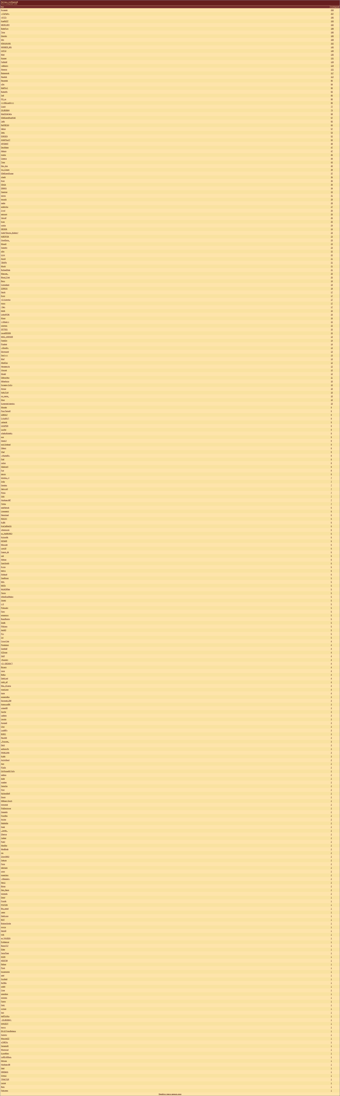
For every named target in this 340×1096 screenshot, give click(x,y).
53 (332, 133)
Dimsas (4, 1061)
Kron (3, 181)
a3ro (2, 251)
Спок (3, 990)
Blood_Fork (5, 277)
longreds (4, 894)
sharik (3, 177)
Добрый (4, 575)
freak (3, 827)
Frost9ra (4, 816)
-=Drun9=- (5, 348)
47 (332, 148)
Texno (3, 593)
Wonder (4, 407)
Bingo (3, 886)
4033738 (4, 961)
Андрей (4, 723)
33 (332, 192)
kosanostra (5, 972)
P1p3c (3, 768)
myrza (3, 927)
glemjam (4, 868)
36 (332, 177)
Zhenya (4, 834)
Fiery (3, 612)
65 (332, 122)
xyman (3, 1009)
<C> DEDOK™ (7, 664)
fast (2, 1013)
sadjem (4, 716)
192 (332, 25)
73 (332, 110)
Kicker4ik (4, 537)
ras (2, 853)
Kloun (3, 318)
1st (2, 638)
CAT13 (3, 51)
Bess (3, 281)
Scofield (4, 979)
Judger (3, 838)
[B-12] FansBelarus (8, 1031)
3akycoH (4, 489)
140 (332, 51)
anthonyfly (5, 749)
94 (332, 84)
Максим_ (4, 274)
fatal (2, 1068)
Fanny (3, 1002)
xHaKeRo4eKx (6, 433)
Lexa (3, 671)
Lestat (3, 1083)
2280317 (4, 415)
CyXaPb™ (5, 419)
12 (332, 363)
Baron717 (4, 946)
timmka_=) (5, 478)
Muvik (3, 266)
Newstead (5, 515)
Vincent (4, 370)
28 (332, 203)
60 (332, 125)
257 (332, 14)
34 (332, 188)
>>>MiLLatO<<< (7, 103)
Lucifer (3, 430)
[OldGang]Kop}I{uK (8, 118)
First (3, 790)
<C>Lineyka (5, 300)
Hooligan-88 (5, 1065)
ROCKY (4, 519)
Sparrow (4, 192)
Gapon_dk (5, 552)
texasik (4, 200)
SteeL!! (4, 441)
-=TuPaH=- (5, 14)
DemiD (3, 931)
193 (332, 21)
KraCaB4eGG (6, 526)
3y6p (3, 482)
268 (332, 10)
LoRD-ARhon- (6, 1057)
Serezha (4, 786)
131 (332, 58)
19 (332, 281)
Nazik (3, 292)
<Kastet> (4, 660)
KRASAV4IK (6, 44)
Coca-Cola (5, 641)
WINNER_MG (6, 47)
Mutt (3, 55)
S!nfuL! (4, 1076)
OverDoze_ (5, 240)
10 (332, 381)
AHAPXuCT (5, 140)
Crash (3, 107)
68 (332, 114)
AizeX (3, 259)
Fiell (2, 459)
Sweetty (4, 248)
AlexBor (4, 846)
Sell (2, 96)
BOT (3, 920)
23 (332, 237)
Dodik (3, 623)
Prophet (4, 344)
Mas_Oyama (6, 686)
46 (332, 155)
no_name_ (5, 396)
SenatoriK (5, 1046)
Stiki (3, 497)
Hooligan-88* (6, 500)
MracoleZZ (5, 1039)
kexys (3, 1028)
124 (332, 66)
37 (332, 174)
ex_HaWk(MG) (6, 534)
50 (332, 140)
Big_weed (4, 909)
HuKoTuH (4, 393)
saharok (4, 422)
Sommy (4, 1035)
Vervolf (3, 218)
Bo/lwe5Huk (5, 270)
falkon (3, 129)
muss (3, 303)
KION (3, 957)
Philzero (4, 626)
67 (332, 118)
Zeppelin (4, 812)
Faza (3, 864)
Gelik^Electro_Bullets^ (9, 233)
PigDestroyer (6, 808)
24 (332, 225)
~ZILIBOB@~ (6, 1020)
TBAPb (4, 263)
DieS (3, 745)
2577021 (4, 329)
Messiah (4, 545)
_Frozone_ (5, 742)
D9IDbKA (4, 1072)
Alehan (3, 560)
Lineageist (5, 511)
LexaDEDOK (6, 333)
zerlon (3, 463)
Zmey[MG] (5, 857)
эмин (3, 912)
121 (332, 70)
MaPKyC (4, 88)
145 (332, 47)
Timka (3, 504)
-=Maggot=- (5, 879)
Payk (3, 968)
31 (332, 196)
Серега (4, 159)
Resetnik (4, 81)
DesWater (5, 148)
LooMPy (4, 730)
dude (3, 779)
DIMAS (4, 188)
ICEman (4, 652)
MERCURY (5, 25)
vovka (3, 225)
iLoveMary (5, 1053)
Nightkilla (4, 823)
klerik (3, 311)
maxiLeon (4, 690)
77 (332, 107)
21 (332, 259)
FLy (2, 634)
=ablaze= (4, 66)
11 (332, 378)
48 (332, 144)
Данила (4, 70)
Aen (2, 764)
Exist (3, 296)
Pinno (3, 493)
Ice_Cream (5, 170)
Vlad (3, 452)
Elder (3, 950)
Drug (3, 400)
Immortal (4, 805)
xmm (3, 872)
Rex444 (4, 738)
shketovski (5, 530)
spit (2, 556)
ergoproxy (5, 615)
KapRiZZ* (4, 21)
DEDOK (4, 229)
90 (332, 88)
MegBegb (4, 849)
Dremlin (4, 36)
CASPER (4, 426)
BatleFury (4, 29)
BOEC (3, 734)
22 (332, 251)
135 (332, 55)
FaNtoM (4, 62)
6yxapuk (4, 10)
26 (332, 211)
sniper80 (4, 708)
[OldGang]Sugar (7, 174)
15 (332, 322)
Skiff (3, 656)
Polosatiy (4, 608)
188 (332, 29)
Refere (3, 964)
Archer (3, 820)
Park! (3, 842)
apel (2, 976)
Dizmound (5, 352)
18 (332, 289)
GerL (3, 1005)
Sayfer (3, 712)
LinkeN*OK (5, 315)
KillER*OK (5, 237)
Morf (3, 359)
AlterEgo (4, 363)
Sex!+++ (4, 355)
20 (332, 274)
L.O (2, 604)
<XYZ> (4, 18)
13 (332, 348)
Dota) (3, 898)
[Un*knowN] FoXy (8, 771)
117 (332, 73)
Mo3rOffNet (5, 589)
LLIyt (3, 255)
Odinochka (5, 378)
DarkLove (4, 916)
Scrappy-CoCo (6, 385)
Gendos (4, 485)
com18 (3, 549)
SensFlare (5, 953)
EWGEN (4, 136)
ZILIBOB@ (5, 110)
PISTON (4, 905)
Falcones (4, 1091)
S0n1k (3, 185)
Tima (3, 32)
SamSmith (5, 563)
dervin (3, 474)
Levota (3, 719)
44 (332, 159)
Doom (3, 797)
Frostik (3, 901)
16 (332, 311)
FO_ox (3, 99)
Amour (3, 389)
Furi (2, 471)
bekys (3, 571)
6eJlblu (4, 983)
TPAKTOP (5, 1079)
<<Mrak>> (5, 322)
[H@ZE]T (4, 1024)
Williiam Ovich (6, 801)
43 (332, 162)
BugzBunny (5, 619)
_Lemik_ (4, 831)
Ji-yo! (3, 211)
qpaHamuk (5, 508)
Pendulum (5, 645)
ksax (3, 222)
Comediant (5, 285)
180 (332, 32)
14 (332, 337)
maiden (4, 782)
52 (332, 136)
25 (332, 222)
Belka (3, 675)
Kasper (4, 58)
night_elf (4, 682)
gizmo (3, 196)
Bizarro (4, 667)
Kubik (3, 756)
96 (332, 81)
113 (332, 77)
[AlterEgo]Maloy (7, 597)
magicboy (4, 875)
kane (3, 693)
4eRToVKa (5, 1016)
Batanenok (5, 73)
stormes (4, 326)
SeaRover (5, 578)
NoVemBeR (5, 794)
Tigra (3, 162)
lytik (2, 935)
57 (332, 129)
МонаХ (4, 244)
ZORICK (4, 289)
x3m (2, 84)
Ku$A (3, 523)
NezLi (3, 883)
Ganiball (4, 649)
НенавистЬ (5, 367)
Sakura (4, 860)
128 (332, 62)
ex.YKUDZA (5, 938)
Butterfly (4, 92)
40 (332, 166)
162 (332, 44)
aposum (4, 214)
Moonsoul (4, 1050)
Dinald (3, 374)
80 (332, 96)
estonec (4, 998)
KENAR (4, 541)
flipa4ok (4, 77)
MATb (3, 586)
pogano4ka (5, 697)
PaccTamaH (5, 411)
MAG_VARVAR (7, 337)
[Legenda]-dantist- (8, 404)
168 (332, 40)
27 (332, 207)
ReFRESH (5, 125)
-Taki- (3, 307)
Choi (3, 727)
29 (332, 200)
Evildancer (5, 942)
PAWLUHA (5, 753)
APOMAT (4, 144)
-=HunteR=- (5, 456)
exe (2, 437)
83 (332, 92)
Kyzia (3, 567)
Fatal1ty (4, 341)
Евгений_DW (6, 701)
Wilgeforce (5, 381)
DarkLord (4, 678)
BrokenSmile (6, 924)
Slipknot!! (4, 467)
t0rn (2, 40)
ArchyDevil (5, 760)
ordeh (3, 987)
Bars (3, 1087)
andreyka (4, 207)
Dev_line (4, 166)
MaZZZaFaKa (6, 114)
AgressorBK (5, 704)
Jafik (3, 122)
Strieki (3, 601)
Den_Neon (5, 890)
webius (3, 775)
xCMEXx (4, 1042)
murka (3, 155)
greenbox (4, 994)
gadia (3, 203)
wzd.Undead (5, 445)
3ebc (3, 133)
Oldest (3, 448)
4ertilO (3, 630)
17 (332, 292)
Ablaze (3, 151)
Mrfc (3, 582)
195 (332, 18)
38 (332, 170)
